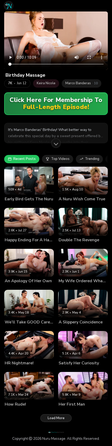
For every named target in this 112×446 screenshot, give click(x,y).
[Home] (8, 5)
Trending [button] (92, 158)
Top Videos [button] (60, 158)
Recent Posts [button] (24, 158)
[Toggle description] (56, 143)
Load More (56, 418)
